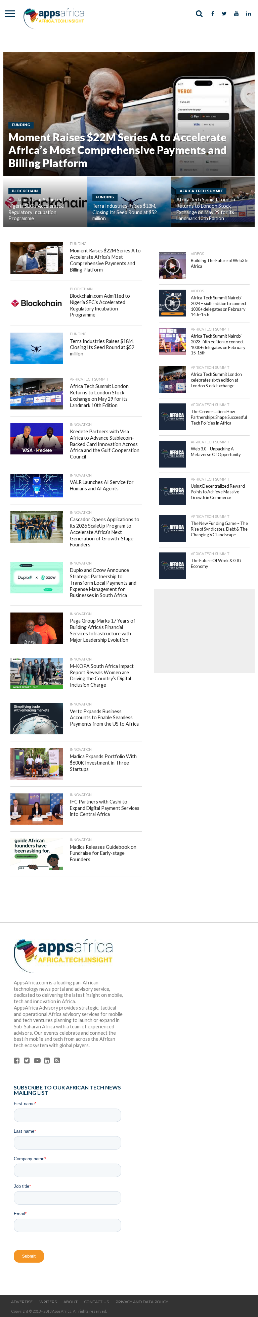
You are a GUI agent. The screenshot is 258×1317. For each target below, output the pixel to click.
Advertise (22, 1302)
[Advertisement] (204, 631)
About (70, 1302)
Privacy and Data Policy (142, 1302)
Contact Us (96, 1302)
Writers (48, 1302)
